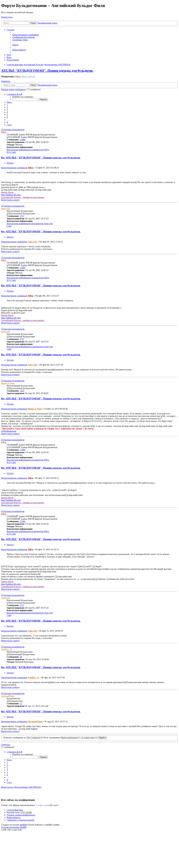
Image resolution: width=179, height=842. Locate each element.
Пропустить (7, 17)
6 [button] (7, 117)
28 (21, 657)
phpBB (23, 825)
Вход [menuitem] (9, 57)
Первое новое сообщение (13, 89)
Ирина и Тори (8, 383)
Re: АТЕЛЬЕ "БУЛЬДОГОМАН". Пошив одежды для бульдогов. (41, 157)
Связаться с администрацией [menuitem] (20, 820)
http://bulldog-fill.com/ (11, 195)
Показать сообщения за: (15, 737)
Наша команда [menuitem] (19, 50)
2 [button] (7, 107)
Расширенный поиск (47, 23)
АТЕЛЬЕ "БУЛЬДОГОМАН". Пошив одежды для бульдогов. (47, 70)
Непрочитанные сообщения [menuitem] (25, 35)
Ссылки (10, 29)
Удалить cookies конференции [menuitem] (21, 815)
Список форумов (15, 810)
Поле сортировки (52, 737)
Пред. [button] (9, 102)
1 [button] (7, 105)
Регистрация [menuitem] (13, 60)
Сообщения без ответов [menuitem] (23, 37)
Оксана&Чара (7, 696)
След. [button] (9, 125)
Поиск (33, 23)
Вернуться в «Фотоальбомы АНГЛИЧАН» (21, 787)
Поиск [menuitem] (15, 45)
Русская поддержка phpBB (13, 827)
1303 (22, 391)
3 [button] (7, 110)
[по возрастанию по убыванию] (89, 737)
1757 (22, 216)
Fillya (17, 76)
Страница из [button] (14, 94)
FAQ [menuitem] (9, 55)
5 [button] (7, 115)
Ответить (5, 81)
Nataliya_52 (6, 649)
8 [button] (7, 122)
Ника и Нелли (28, 76)
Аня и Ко (5, 208)
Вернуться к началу (10, 200)
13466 (22, 139)
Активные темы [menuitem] (20, 40)
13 (21, 703)
